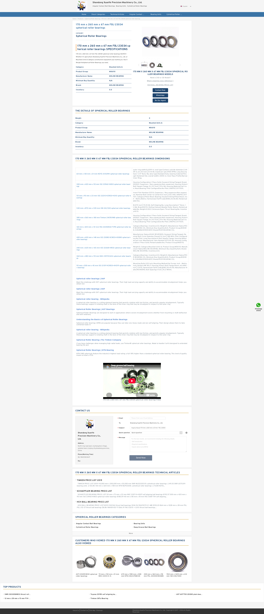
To (120, 423)
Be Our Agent (160, 101)
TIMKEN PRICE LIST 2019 (89, 480)
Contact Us (84, 610)
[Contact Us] (259, 307)
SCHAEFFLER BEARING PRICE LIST (94, 491)
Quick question (124, 433)
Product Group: (82, 72)
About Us (76, 610)
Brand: (78, 85)
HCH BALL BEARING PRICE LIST (160, 85)
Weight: (78, 118)
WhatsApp (160, 95)
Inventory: (80, 90)
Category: (80, 67)
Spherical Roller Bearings (92, 19)
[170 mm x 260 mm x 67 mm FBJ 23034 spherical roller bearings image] (160, 42)
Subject (121, 428)
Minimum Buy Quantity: (85, 81)
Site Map (92, 610)
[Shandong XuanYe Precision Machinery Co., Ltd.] (82, 5)
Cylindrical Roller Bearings (176, 14)
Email (120, 418)
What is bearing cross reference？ (160, 81)
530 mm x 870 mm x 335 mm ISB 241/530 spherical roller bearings (103, 208)
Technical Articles (117, 14)
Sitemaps (99, 610)
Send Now (141, 458)
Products (80, 19)
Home (84, 14)
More (131, 533)
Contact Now (160, 90)
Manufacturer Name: (84, 76)
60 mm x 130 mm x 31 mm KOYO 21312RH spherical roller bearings (103, 174)
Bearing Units (156, 14)
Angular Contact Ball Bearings (138, 14)
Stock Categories (98, 14)
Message (121, 438)
